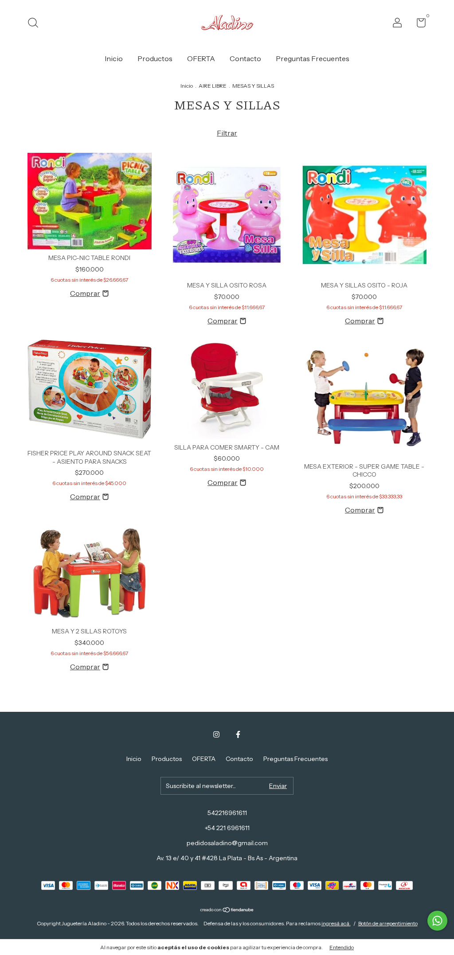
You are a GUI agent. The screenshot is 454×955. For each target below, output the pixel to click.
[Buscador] (36, 24)
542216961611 (227, 813)
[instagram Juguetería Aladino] (216, 734)
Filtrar (227, 132)
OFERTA (201, 58)
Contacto (245, 58)
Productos (154, 58)
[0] (418, 24)
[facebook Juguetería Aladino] (238, 734)
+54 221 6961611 (227, 828)
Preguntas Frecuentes (312, 58)
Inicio (114, 58)
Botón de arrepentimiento (388, 923)
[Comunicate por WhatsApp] (437, 921)
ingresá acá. (336, 923)
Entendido (341, 947)
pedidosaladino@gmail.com (227, 843)
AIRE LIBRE (213, 85)
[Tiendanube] (227, 910)
